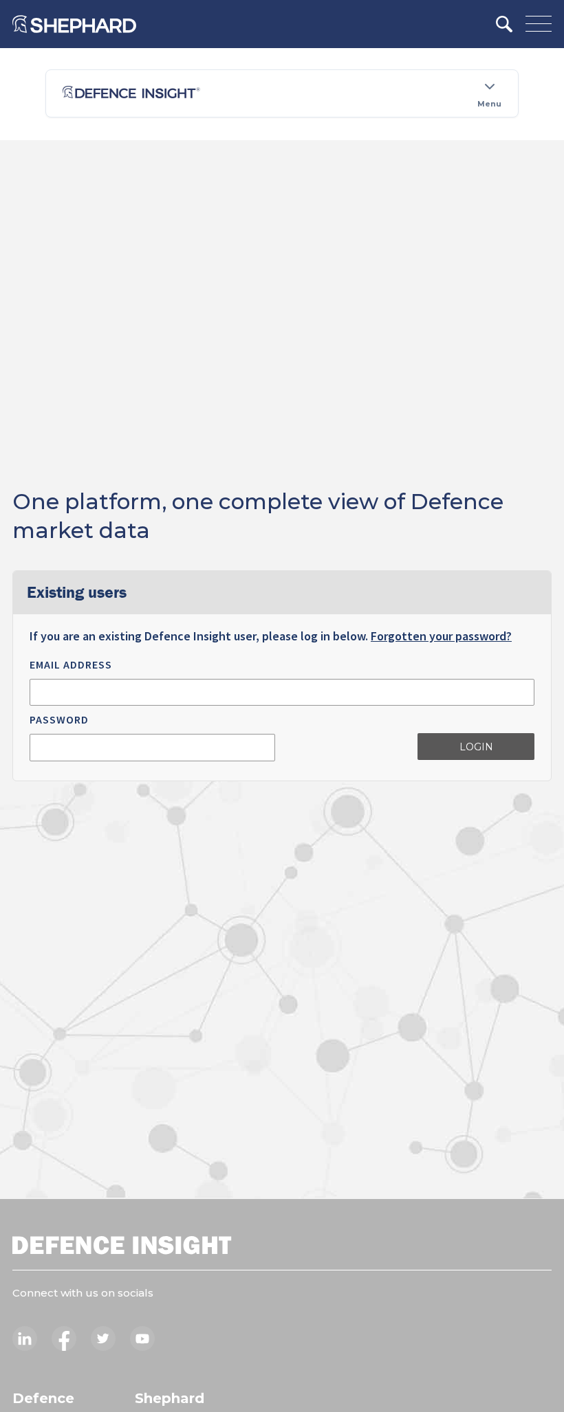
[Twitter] (103, 1338)
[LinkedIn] (24, 1338)
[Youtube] (142, 1338)
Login (476, 747)
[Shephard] (74, 24)
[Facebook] (64, 1338)
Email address (71, 664)
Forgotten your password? (441, 636)
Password (59, 719)
